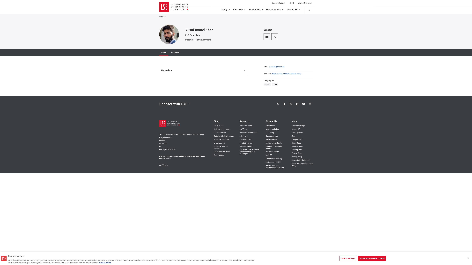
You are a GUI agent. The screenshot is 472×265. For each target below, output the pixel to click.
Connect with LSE (173, 104)
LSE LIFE (269, 155)
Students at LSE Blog (274, 159)
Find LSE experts (246, 143)
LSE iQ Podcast (245, 139)
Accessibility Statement (301, 160)
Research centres (246, 146)
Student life (254, 9)
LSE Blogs (243, 129)
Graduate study (220, 133)
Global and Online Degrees (224, 136)
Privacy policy (297, 157)
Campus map (297, 139)
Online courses (219, 143)
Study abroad (219, 155)
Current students (278, 3)
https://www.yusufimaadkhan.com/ (286, 74)
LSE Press (243, 136)
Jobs (293, 136)
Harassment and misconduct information (275, 166)
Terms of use (297, 153)
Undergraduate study (222, 129)
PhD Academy (271, 139)
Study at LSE (219, 126)
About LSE (292, 9)
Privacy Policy (105, 262)
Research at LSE (246, 126)
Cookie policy (297, 150)
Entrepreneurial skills (274, 143)
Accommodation (272, 129)
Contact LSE (296, 143)
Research (238, 9)
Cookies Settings (298, 126)
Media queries (297, 133)
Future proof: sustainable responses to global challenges (249, 152)
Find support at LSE (273, 162)
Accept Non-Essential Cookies (372, 258)
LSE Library (270, 133)
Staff (292, 3)
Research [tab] (175, 52)
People (162, 16)
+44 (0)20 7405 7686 (167, 150)
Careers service (272, 136)
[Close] (468, 258)
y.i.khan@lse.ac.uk (277, 67)
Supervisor (166, 70)
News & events (273, 9)
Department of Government (198, 40)
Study (224, 9)
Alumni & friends (304, 3)
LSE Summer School (222, 152)
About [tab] (163, 52)
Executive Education (221, 139)
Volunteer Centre (272, 152)
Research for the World (249, 133)
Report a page (297, 146)
